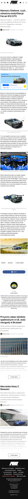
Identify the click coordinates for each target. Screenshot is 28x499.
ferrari (3, 262)
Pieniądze (19, 470)
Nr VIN (5, 85)
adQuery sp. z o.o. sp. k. (14, 484)
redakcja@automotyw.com (14, 492)
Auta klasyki (21, 472)
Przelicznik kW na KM (18, 474)
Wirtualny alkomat (8, 474)
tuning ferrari (19, 262)
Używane (15, 472)
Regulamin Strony (14, 494)
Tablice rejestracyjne (21, 476)
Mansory (10, 262)
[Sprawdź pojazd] (25, 86)
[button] (2, 2)
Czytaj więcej (14, 377)
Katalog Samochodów (20, 468)
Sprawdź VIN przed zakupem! (8, 476)
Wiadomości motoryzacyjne (8, 468)
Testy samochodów (7, 472)
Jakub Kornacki (14, 293)
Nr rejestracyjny (13, 85)
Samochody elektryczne (10, 470)
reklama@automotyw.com (14, 490)
